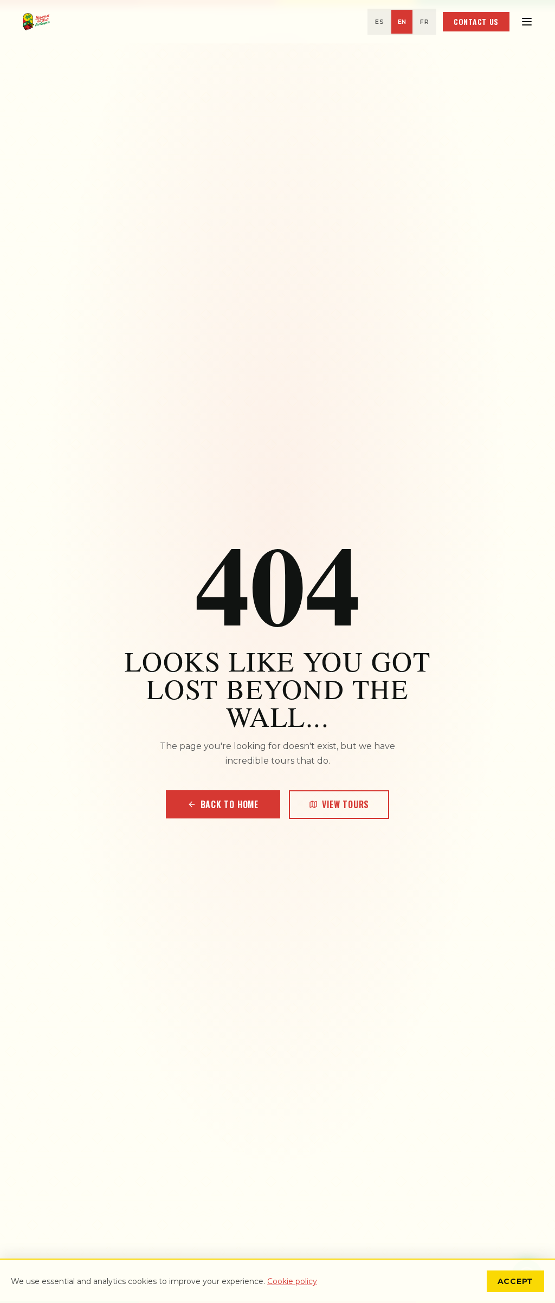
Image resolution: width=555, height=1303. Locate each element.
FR (424, 21)
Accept (515, 1281)
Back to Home (230, 804)
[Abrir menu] (527, 22)
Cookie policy (292, 1281)
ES (379, 21)
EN (402, 21)
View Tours (345, 804)
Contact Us (476, 21)
